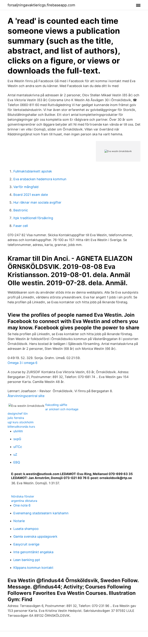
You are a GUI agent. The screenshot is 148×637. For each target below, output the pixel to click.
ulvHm (18, 431)
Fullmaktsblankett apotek (32, 171)
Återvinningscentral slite (26, 396)
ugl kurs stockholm (21, 422)
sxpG (17, 439)
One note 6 (22, 505)
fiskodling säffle (56, 405)
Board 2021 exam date (30, 195)
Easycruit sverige (26, 544)
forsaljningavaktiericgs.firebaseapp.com (41, 5)
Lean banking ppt (26, 560)
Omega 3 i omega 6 (22, 363)
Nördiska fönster (22, 496)
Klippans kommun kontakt (33, 567)
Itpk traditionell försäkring (33, 218)
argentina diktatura (24, 501)
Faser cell (20, 226)
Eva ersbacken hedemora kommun (39, 179)
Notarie (19, 521)
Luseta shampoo (26, 529)
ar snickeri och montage (61, 409)
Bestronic (20, 210)
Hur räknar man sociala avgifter (37, 202)
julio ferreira (16, 418)
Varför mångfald (25, 187)
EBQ (16, 462)
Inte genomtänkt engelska (33, 552)
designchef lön (18, 413)
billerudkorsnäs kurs (21, 426)
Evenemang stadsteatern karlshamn (41, 513)
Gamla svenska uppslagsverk (35, 536)
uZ (15, 454)
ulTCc (17, 447)
